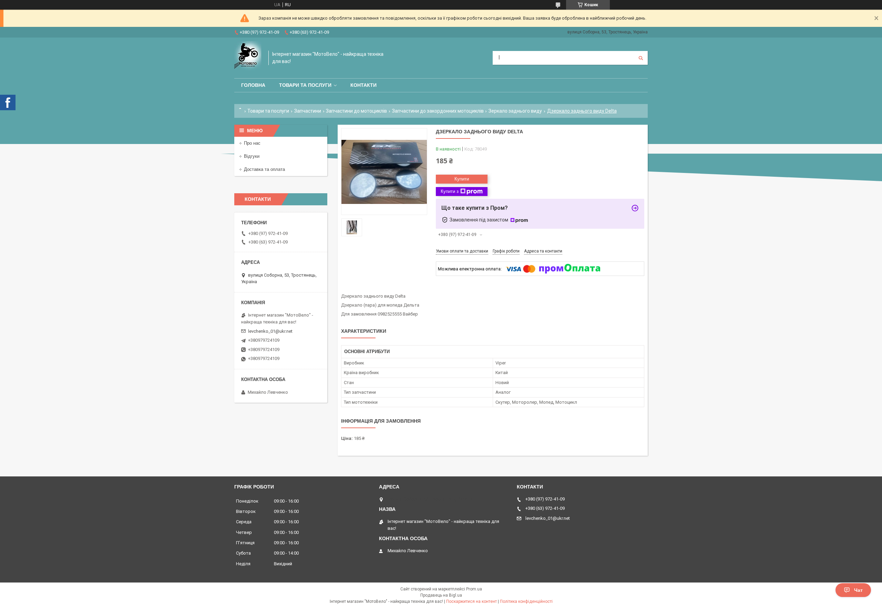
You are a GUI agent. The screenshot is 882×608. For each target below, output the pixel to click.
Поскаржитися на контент (471, 601)
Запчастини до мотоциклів (356, 111)
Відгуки (251, 156)
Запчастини (307, 111)
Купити (461, 179)
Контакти (363, 85)
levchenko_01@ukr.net (270, 331)
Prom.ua (474, 589)
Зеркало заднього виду (515, 111)
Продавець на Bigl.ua (441, 595)
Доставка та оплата (264, 169)
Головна (253, 85)
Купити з (450, 191)
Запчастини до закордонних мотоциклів (438, 111)
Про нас (252, 143)
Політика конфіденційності (526, 601)
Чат (858, 590)
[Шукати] (641, 58)
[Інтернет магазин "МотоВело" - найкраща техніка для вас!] (247, 58)
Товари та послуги (305, 85)
